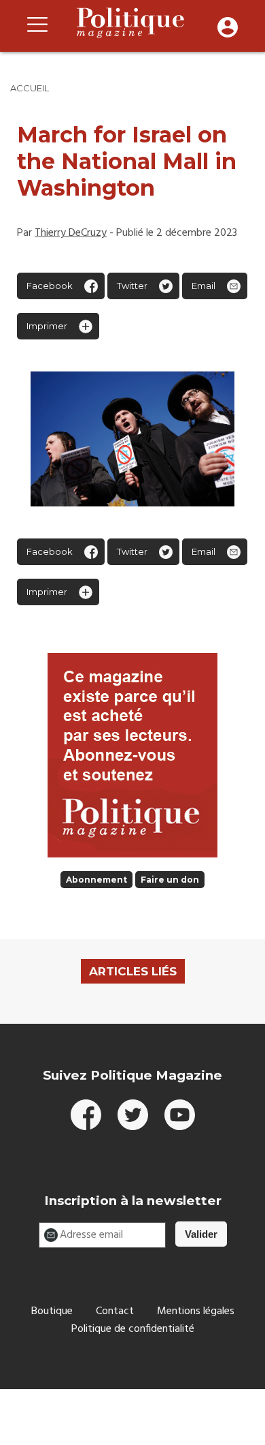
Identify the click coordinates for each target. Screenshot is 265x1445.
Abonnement (96, 879)
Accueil (29, 87)
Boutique (52, 1311)
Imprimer (46, 325)
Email (203, 285)
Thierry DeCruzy (71, 233)
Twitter (132, 285)
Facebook (49, 285)
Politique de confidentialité (132, 1329)
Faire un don (170, 879)
